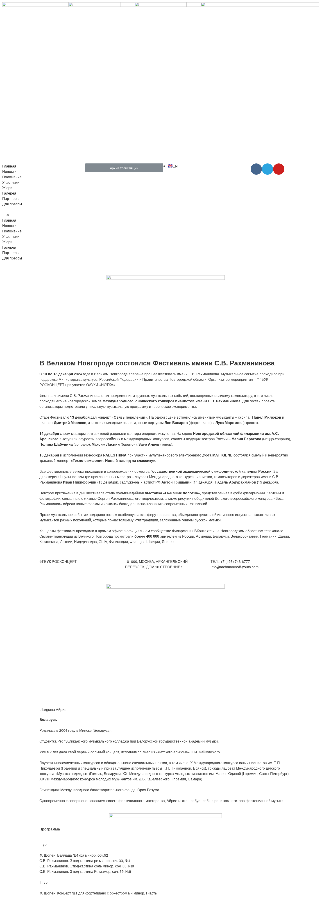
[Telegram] (267, 169)
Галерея (9, 193)
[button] (41, 215)
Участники (10, 182)
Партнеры (10, 198)
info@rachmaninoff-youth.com (234, 566)
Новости (9, 171)
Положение (12, 176)
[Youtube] (278, 169)
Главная (9, 166)
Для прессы (12, 203)
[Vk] (256, 169)
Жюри (7, 187)
